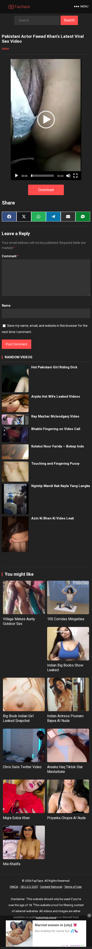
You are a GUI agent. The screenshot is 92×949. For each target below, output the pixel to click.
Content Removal (51, 886)
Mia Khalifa (11, 864)
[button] (46, 120)
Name (6, 305)
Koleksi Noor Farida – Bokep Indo (57, 446)
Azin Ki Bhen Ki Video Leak (52, 518)
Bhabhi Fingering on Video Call (55, 429)
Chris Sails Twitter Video (22, 767)
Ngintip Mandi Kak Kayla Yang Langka (60, 486)
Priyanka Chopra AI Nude (66, 818)
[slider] (42, 176)
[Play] (16, 175)
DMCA (14, 886)
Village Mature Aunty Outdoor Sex (19, 621)
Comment (10, 256)
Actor (5, 48)
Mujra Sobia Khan (16, 818)
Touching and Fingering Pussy (55, 464)
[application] (46, 119)
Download (46, 190)
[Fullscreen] (75, 175)
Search (69, 20)
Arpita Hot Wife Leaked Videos (55, 396)
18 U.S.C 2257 (29, 886)
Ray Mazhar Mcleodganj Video (55, 416)
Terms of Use (73, 886)
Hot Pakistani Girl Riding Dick (54, 367)
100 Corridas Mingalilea (65, 619)
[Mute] (68, 175)
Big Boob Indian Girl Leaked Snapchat (18, 718)
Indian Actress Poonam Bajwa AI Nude (65, 718)
